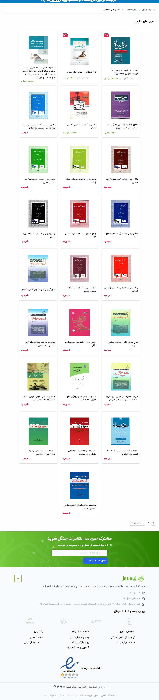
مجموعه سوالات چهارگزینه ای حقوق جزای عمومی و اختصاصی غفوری (122, 398)
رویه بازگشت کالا (80, 642)
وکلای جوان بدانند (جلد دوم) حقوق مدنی (39, 235)
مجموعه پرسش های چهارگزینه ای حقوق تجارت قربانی (81, 398)
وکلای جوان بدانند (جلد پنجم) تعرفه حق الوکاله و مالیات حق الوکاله (38, 126)
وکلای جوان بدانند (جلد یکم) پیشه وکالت (80, 181)
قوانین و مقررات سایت (77, 647)
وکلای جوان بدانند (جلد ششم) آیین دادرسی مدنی (39, 181)
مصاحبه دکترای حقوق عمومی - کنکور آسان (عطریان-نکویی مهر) (39, 398)
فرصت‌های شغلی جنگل (123, 637)
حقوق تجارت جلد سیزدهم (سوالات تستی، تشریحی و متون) (122, 126)
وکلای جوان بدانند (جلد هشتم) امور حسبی (122, 181)
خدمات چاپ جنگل (125, 642)
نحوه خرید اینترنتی (33, 642)
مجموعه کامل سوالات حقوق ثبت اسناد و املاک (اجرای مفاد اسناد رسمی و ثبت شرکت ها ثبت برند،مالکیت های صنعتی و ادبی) (38, 72)
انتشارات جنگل (148, 9)
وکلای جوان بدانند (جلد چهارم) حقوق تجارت (121, 289)
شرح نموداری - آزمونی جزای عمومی (81, 72)
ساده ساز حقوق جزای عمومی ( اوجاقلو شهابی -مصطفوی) (124, 72)
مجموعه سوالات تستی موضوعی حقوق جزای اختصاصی (41, 452)
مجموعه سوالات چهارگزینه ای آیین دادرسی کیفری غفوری (40, 344)
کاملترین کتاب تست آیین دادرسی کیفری (81, 126)
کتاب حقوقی (131, 9)
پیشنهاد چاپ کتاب (79, 637)
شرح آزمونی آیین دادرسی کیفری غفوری (38, 289)
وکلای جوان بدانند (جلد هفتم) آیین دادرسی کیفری (80, 289)
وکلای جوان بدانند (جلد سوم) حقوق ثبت (122, 235)
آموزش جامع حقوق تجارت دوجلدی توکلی (80, 344)
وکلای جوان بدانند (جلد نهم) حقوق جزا (80, 235)
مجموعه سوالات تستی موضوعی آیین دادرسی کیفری (80, 507)
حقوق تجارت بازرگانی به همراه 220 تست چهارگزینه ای (122, 452)
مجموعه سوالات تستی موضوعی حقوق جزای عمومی (82, 452)
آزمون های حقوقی (111, 9)
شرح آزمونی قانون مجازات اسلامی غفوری (123, 344)
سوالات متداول (35, 637)
